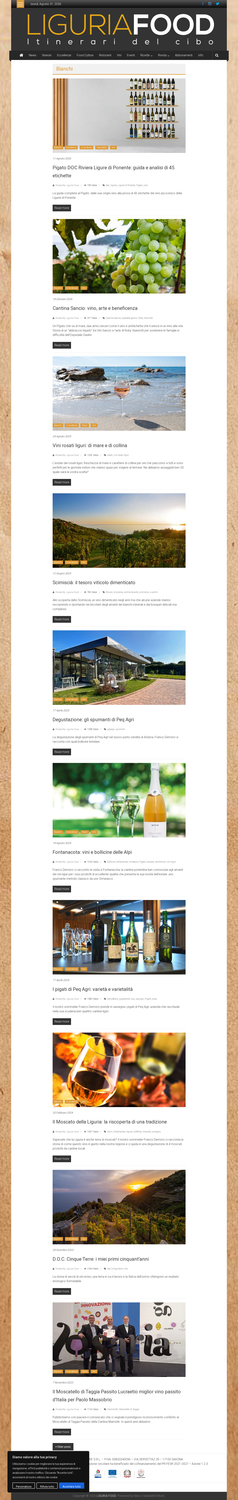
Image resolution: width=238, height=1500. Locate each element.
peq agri (140, 999)
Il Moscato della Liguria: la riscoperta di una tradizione (110, 1122)
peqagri (111, 729)
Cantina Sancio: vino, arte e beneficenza (95, 308)
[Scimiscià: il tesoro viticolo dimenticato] (119, 530)
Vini (119, 55)
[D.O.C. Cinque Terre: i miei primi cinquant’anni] (119, 1207)
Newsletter (102, 147)
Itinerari (47, 55)
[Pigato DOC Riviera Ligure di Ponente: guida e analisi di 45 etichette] (119, 115)
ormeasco (133, 862)
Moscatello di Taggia (129, 1409)
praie (154, 999)
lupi (133, 999)
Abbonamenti (183, 55)
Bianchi (58, 147)
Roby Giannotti (145, 318)
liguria (114, 185)
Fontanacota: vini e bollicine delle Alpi (92, 852)
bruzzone (118, 592)
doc (108, 185)
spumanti (120, 729)
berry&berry (112, 999)
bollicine (111, 862)
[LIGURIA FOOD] (119, 29)
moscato (147, 1131)
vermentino (160, 862)
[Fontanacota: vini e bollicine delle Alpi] (119, 800)
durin (109, 1131)
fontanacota (122, 862)
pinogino (156, 1131)
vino (146, 185)
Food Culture (85, 55)
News (32, 55)
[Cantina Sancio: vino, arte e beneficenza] (119, 256)
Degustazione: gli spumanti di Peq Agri (93, 719)
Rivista (162, 55)
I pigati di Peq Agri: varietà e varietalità (93, 989)
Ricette (145, 55)
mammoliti (112, 1409)
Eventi (131, 55)
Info (200, 55)
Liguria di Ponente (126, 185)
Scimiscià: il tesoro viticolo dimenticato (94, 582)
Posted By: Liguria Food (67, 185)
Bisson (109, 592)
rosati (110, 455)
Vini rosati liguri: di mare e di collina (90, 445)
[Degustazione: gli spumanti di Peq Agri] (119, 667)
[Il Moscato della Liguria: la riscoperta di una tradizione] (119, 1070)
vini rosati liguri (121, 455)
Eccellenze (64, 55)
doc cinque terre (115, 1268)
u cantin (154, 592)
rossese (150, 862)
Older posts (64, 1446)
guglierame (124, 999)
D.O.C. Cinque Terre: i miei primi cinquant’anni (101, 1259)
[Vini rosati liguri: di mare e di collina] (119, 393)
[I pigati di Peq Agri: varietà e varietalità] (119, 937)
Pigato (139, 185)
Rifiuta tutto (47, 1486)
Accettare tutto (72, 1486)
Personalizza (23, 1486)
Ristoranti (105, 55)
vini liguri (171, 862)
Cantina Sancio (113, 318)
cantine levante (131, 592)
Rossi (84, 425)
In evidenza (86, 147)
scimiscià (144, 592)
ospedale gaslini (129, 318)
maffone (137, 1131)
